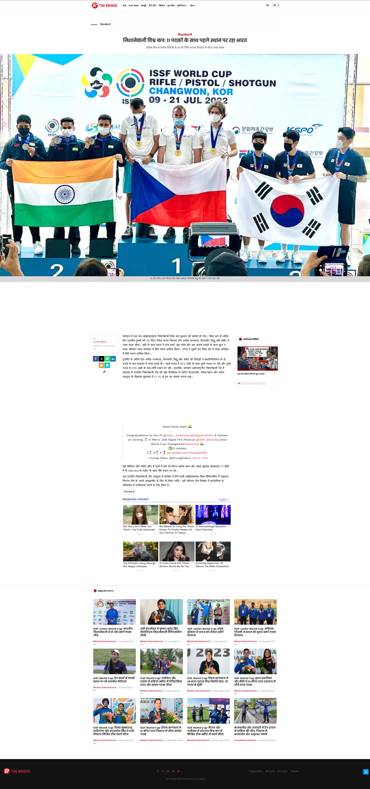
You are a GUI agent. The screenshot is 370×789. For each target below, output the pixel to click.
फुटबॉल (171, 5)
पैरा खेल (153, 5)
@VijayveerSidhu (202, 435)
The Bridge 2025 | (174, 778)
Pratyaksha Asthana (245, 740)
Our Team (282, 771)
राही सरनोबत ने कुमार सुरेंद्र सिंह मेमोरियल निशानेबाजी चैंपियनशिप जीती (161, 632)
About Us (269, 771)
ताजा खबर (134, 5)
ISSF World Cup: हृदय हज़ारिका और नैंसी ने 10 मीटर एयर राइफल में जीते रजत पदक (255, 681)
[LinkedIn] (113, 359)
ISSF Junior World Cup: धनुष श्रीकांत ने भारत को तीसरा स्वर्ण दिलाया (205, 632)
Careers (294, 771)
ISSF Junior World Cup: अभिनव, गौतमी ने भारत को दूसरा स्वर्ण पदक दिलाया (255, 632)
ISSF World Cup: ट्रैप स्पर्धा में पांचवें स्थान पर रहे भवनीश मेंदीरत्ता (114, 679)
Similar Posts (105, 590)
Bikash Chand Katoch (104, 641)
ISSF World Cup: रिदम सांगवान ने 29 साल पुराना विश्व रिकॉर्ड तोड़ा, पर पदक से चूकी (207, 681)
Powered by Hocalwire (194, 778)
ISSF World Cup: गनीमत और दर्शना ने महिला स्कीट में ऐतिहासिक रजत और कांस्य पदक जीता (161, 681)
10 (265, 383)
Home (94, 24)
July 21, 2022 (200, 458)
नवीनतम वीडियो (251, 339)
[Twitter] (101, 359)
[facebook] (96, 359)
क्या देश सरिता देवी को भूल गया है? (251, 374)
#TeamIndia (191, 444)
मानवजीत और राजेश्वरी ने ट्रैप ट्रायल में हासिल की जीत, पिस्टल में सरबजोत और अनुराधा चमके (255, 731)
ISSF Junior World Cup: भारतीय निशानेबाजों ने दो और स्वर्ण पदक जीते (113, 632)
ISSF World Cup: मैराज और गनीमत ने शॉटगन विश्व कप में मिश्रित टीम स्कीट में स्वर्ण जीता (205, 731)
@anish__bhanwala (176, 435)
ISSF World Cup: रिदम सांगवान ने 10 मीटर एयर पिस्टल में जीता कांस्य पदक (160, 731)
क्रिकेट (162, 5)
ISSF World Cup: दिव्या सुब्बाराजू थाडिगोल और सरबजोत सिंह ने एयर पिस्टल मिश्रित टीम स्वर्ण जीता (113, 731)
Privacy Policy (255, 771)
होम (124, 5)
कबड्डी (144, 5)
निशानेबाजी (185, 35)
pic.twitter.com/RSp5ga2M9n (187, 452)
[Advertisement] (185, 305)
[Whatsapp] (107, 359)
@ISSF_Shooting (207, 439)
